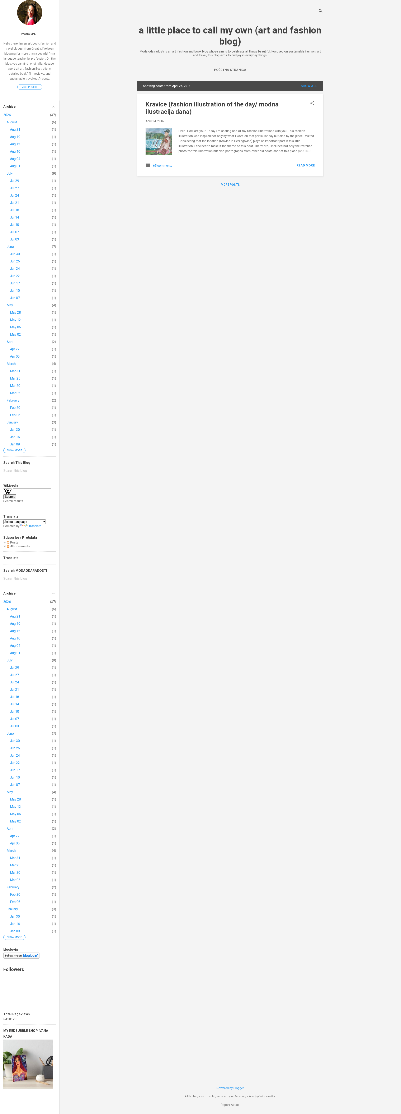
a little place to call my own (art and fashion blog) (230, 36)
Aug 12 (15, 144)
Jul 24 (14, 195)
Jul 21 (14, 203)
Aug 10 (15, 151)
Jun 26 (15, 261)
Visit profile (30, 87)
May (10, 305)
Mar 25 (15, 378)
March (11, 364)
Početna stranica (230, 70)
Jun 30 (15, 254)
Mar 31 (15, 371)
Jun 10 (15, 291)
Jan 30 (15, 430)
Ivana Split (29, 33)
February (13, 400)
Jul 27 (14, 188)
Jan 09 (15, 444)
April (10, 342)
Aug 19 (15, 137)
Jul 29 (14, 181)
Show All (309, 86)
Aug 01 (15, 166)
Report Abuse (230, 1105)
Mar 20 (15, 386)
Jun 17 (15, 283)
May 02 (15, 334)
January (12, 422)
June (10, 247)
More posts (230, 184)
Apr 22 (15, 349)
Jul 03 (14, 239)
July (10, 173)
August (12, 122)
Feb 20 (15, 408)
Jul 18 (14, 210)
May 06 (15, 327)
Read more (306, 165)
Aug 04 (15, 159)
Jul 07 (14, 232)
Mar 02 (15, 393)
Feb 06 (15, 415)
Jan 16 (15, 437)
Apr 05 (15, 356)
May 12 (15, 320)
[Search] (320, 11)
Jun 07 (15, 298)
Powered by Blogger (230, 1088)
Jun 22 (15, 276)
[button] (312, 103)
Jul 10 (14, 225)
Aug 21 (15, 130)
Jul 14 (14, 217)
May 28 (15, 313)
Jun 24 (15, 269)
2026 (7, 115)
